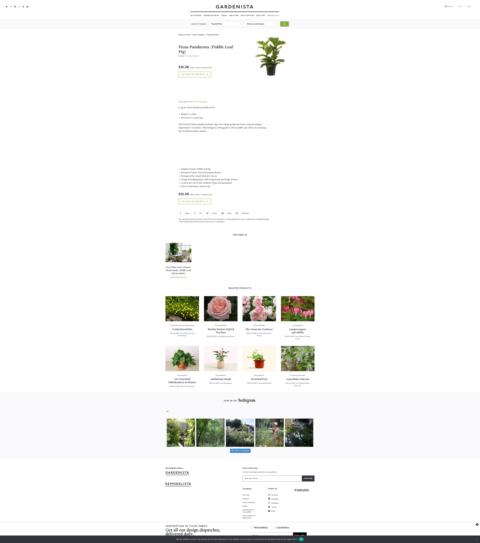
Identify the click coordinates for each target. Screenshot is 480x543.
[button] (448, 6)
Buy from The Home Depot (193, 74)
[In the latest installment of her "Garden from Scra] (240, 433)
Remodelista (273, 15)
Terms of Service (248, 502)
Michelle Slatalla (179, 277)
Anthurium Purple (220, 379)
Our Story (261, 15)
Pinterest (274, 495)
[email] (27, 6)
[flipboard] (6, 6)
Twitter (274, 507)
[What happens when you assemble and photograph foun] (210, 433)
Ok (301, 539)
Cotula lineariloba (182, 329)
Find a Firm (234, 15)
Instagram (275, 499)
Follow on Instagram (241, 451)
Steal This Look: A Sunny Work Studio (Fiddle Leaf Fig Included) (178, 270)
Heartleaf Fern (259, 379)
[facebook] (19, 6)
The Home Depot (192, 56)
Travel (224, 15)
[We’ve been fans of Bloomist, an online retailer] (181, 433)
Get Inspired (196, 15)
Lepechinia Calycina (297, 379)
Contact (245, 498)
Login (468, 6)
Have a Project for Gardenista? (249, 517)
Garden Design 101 (211, 15)
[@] (173, 413)
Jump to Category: (199, 24)
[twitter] (23, 6)
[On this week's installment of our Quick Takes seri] (269, 433)
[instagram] (15, 6)
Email (273, 511)
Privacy (245, 506)
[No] (477, 539)
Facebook (274, 503)
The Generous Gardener (259, 329)
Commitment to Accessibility (248, 511)
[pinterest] (11, 6)
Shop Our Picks (247, 15)
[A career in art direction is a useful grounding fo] (299, 433)
